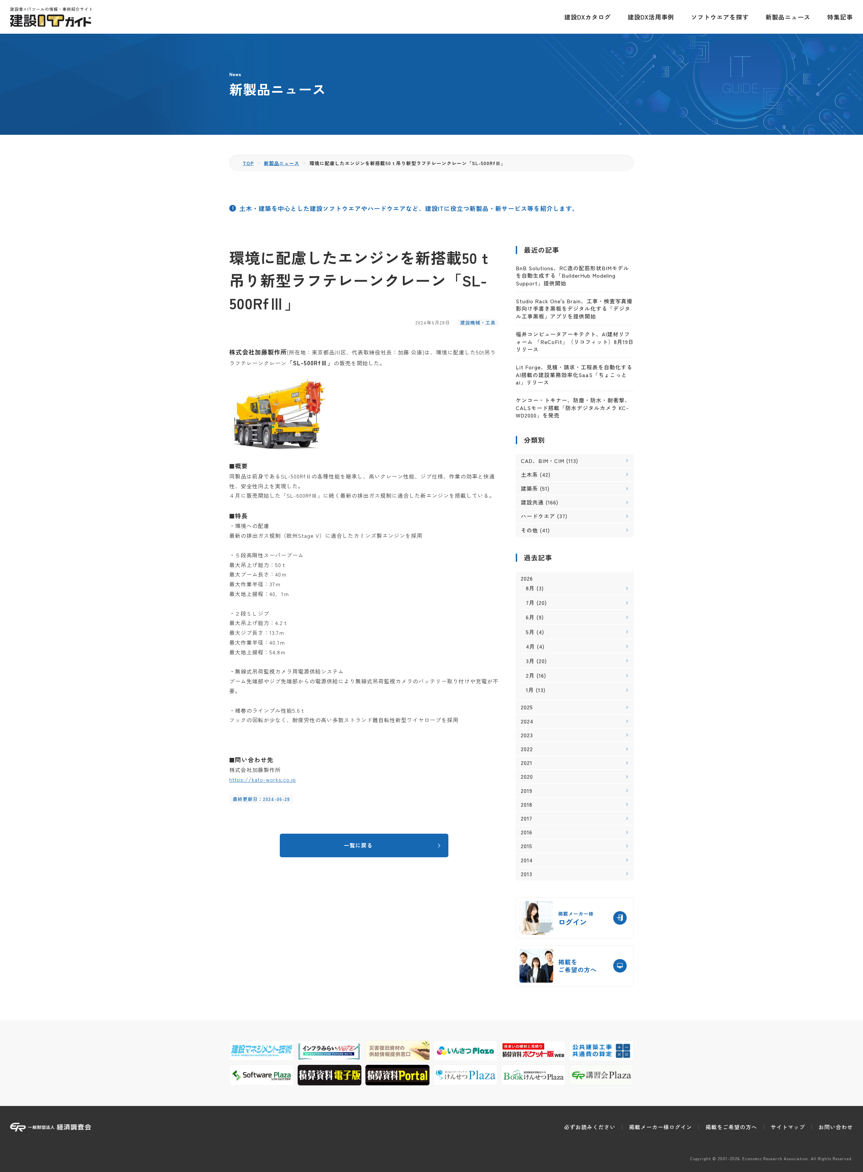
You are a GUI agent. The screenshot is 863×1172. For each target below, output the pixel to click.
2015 (526, 846)
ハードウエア (538, 516)
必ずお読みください (590, 1127)
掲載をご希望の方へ (731, 1127)
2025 (527, 707)
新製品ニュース (788, 16)
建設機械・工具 (478, 322)
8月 (530, 588)
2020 (527, 776)
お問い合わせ (836, 1127)
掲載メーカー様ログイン (660, 1127)
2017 (526, 818)
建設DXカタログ (587, 16)
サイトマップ (788, 1127)
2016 (526, 832)
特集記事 (840, 16)
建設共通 (532, 502)
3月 (530, 661)
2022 (527, 749)
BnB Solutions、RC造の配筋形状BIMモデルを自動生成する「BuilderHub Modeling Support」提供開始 (572, 275)
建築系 (529, 488)
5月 (530, 632)
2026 (527, 578)
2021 (526, 763)
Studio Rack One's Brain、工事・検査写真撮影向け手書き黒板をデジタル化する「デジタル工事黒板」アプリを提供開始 (574, 308)
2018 (526, 804)
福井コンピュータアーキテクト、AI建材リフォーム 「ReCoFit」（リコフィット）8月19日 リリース (575, 341)
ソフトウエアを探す (720, 16)
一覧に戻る (358, 845)
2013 (526, 874)
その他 (529, 530)
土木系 (529, 474)
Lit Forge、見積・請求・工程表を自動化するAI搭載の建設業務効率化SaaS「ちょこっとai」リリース (574, 374)
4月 (530, 646)
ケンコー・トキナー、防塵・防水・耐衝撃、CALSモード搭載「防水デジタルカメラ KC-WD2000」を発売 (573, 407)
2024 (527, 721)
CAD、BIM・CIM (542, 461)
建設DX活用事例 (651, 16)
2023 (527, 735)
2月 (530, 675)
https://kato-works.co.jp (262, 779)
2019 (526, 791)
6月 (530, 617)
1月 (530, 690)
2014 (527, 860)
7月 (530, 602)
